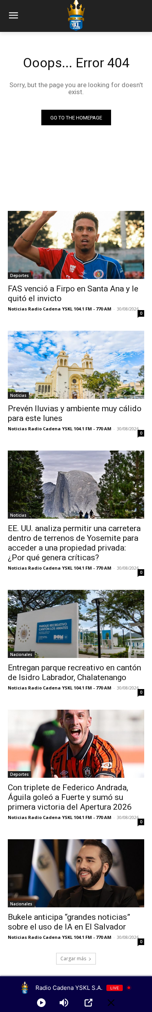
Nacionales (21, 654)
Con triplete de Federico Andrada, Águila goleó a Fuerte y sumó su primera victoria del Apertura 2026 (70, 797)
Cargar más (73, 958)
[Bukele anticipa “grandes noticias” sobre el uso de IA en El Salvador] (76, 873)
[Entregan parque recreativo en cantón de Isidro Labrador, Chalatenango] (76, 624)
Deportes (19, 275)
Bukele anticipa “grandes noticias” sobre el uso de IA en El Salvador (69, 921)
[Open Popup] (88, 1002)
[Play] (41, 1002)
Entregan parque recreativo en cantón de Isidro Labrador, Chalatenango (74, 672)
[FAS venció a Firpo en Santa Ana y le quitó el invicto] (76, 245)
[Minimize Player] (111, 1002)
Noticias (18, 395)
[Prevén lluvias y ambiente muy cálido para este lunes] (76, 365)
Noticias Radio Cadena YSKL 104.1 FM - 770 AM (59, 309)
